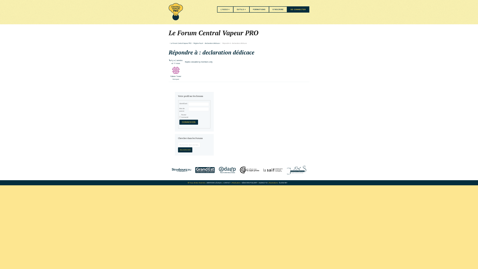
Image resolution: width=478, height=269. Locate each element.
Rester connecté (184, 116)
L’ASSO (224, 9)
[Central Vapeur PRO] (176, 19)
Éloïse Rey (283, 183)
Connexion (189, 122)
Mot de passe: (182, 109)
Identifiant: (183, 103)
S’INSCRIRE (278, 9)
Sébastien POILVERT (249, 183)
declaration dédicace (212, 43)
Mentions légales (214, 183)
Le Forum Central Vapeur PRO (181, 43)
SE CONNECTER (298, 9)
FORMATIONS (259, 9)
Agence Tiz (263, 183)
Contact (226, 183)
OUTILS (240, 9)
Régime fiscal (198, 43)
